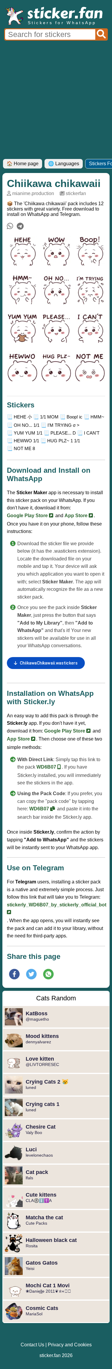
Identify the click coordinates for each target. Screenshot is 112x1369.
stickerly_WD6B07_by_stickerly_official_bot (56, 904)
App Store (77, 515)
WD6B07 (46, 767)
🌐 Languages (63, 163)
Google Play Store (28, 515)
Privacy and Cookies (70, 1344)
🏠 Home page (23, 163)
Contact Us (32, 1344)
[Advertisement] (56, 100)
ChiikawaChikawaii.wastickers (49, 663)
